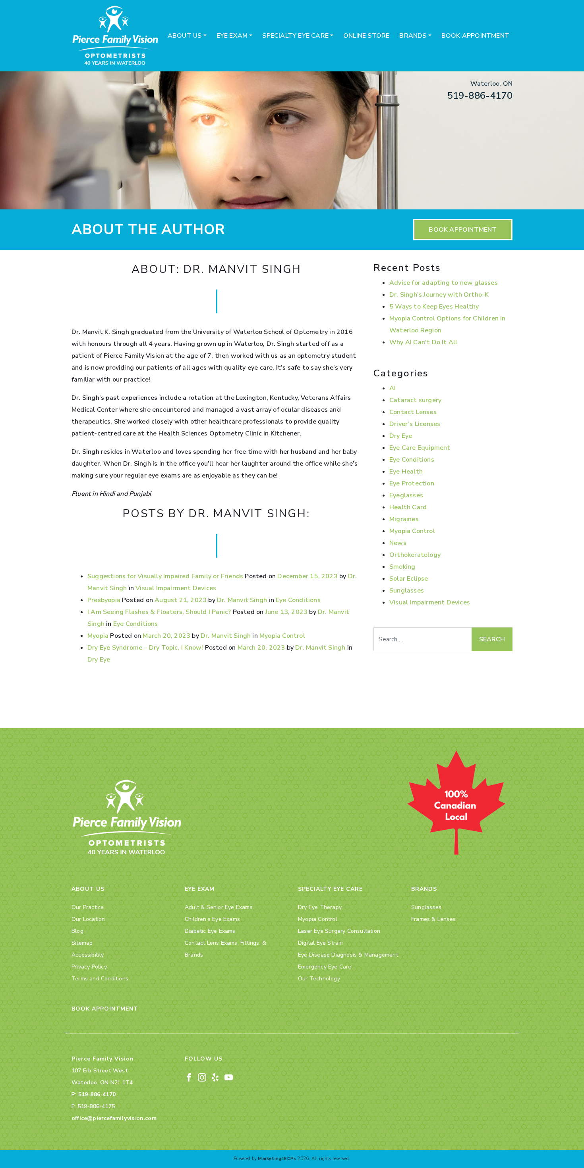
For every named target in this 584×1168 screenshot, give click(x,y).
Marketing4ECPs (277, 1159)
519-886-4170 (479, 95)
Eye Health (406, 471)
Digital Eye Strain (320, 943)
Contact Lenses (413, 412)
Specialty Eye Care (295, 35)
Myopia (97, 635)
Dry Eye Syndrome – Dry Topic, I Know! (145, 647)
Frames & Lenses (433, 919)
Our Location (88, 919)
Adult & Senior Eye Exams (219, 907)
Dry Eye (98, 659)
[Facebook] (189, 1077)
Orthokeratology (415, 554)
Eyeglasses (406, 495)
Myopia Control (282, 635)
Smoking (402, 566)
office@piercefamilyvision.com (114, 1118)
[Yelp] (215, 1077)
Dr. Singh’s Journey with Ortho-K (439, 294)
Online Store (366, 35)
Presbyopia (103, 600)
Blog (77, 931)
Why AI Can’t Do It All (423, 342)
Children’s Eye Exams (212, 919)
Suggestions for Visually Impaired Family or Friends (165, 576)
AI (392, 388)
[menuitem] (187, 36)
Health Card (408, 507)
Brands (412, 35)
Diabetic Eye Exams (210, 931)
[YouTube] (228, 1077)
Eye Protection (411, 483)
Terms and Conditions (100, 978)
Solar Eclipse (408, 578)
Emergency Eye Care (325, 966)
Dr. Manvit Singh (242, 600)
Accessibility (88, 955)
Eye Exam (232, 35)
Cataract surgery (415, 400)
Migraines (404, 519)
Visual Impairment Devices (175, 588)
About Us (185, 35)
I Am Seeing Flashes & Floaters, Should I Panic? (159, 612)
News (397, 543)
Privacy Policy (89, 966)
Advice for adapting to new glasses (443, 282)
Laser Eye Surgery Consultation (339, 931)
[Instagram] (202, 1077)
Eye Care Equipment (420, 447)
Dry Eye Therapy (320, 907)
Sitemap (82, 943)
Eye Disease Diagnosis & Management (348, 955)
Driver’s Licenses (414, 424)
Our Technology (319, 978)
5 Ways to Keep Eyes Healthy (434, 306)
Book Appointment (475, 35)
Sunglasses (406, 590)
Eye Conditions (298, 600)
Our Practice (88, 907)
